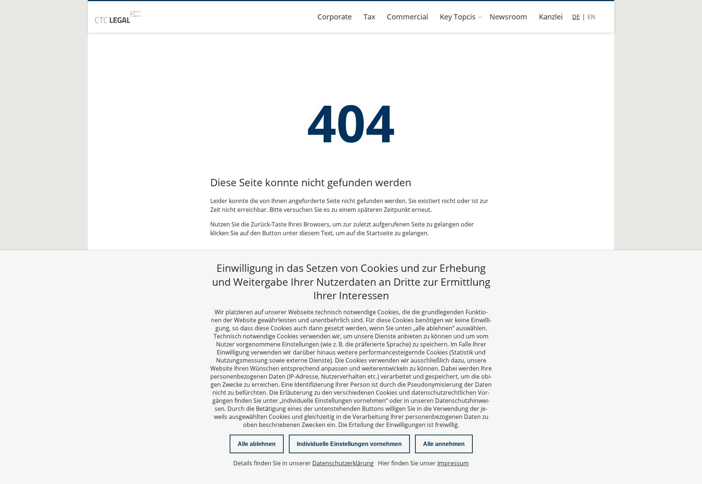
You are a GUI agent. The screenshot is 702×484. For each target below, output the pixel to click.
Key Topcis (458, 17)
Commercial (407, 17)
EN (591, 17)
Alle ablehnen (257, 444)
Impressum (453, 463)
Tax (369, 17)
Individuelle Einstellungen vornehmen (349, 444)
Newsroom (508, 17)
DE (576, 17)
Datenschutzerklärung (343, 463)
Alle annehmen (444, 444)
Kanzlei (551, 17)
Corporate (334, 17)
